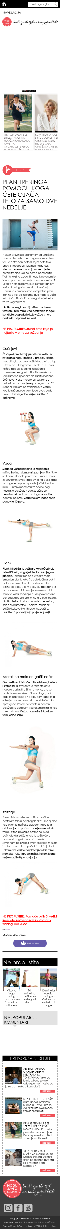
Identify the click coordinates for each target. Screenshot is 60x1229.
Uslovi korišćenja (47, 1222)
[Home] (29, 1189)
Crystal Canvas (18, 1226)
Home (4, 3)
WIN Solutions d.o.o (46, 1226)
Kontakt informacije (26, 1222)
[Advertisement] (30, 58)
